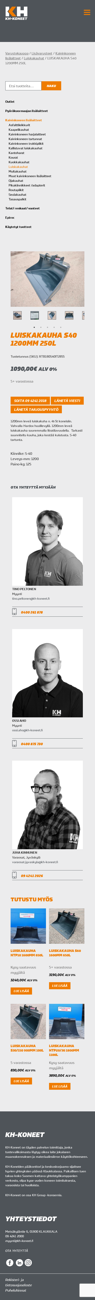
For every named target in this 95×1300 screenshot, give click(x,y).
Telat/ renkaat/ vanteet (22, 208)
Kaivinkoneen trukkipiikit (26, 143)
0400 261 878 (32, 612)
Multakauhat (18, 171)
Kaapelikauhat (19, 129)
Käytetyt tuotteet (18, 227)
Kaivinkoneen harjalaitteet (27, 134)
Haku (51, 86)
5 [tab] (61, 327)
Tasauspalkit (17, 199)
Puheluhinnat (15, 1290)
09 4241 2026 (32, 876)
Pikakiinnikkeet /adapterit (27, 185)
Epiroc (10, 218)
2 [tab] (41, 327)
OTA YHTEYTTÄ (16, 1251)
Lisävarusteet (42, 53)
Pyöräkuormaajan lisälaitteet (26, 111)
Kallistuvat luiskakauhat (25, 148)
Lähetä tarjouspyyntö (36, 409)
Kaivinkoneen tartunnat (25, 139)
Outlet (10, 102)
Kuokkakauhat (19, 162)
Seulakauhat (17, 194)
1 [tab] (34, 327)
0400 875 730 (32, 744)
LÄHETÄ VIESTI (67, 400)
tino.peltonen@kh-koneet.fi (30, 598)
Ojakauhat (16, 180)
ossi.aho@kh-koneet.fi (27, 730)
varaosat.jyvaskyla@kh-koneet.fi (35, 862)
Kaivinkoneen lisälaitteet (23, 120)
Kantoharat (16, 153)
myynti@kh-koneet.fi (19, 1241)
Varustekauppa (16, 53)
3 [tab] (47, 327)
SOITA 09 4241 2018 (30, 400)
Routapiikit (16, 190)
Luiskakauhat (34, 58)
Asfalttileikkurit (19, 125)
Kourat (13, 157)
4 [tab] (54, 327)
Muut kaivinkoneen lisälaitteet (30, 176)
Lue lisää (21, 991)
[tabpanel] (52, 315)
